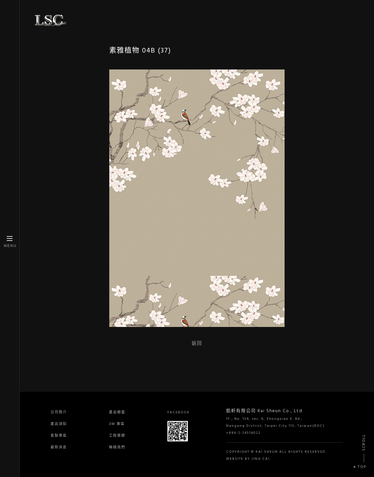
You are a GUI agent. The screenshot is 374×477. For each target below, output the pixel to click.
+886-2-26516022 (243, 433)
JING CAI (261, 459)
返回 (197, 343)
